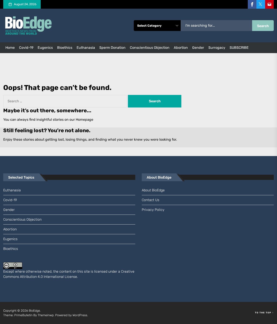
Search (263, 26)
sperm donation (112, 48)
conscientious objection (149, 48)
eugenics (45, 48)
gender (198, 48)
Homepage (84, 119)
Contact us (150, 200)
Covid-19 (26, 48)
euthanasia (86, 48)
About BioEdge (153, 190)
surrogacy (216, 48)
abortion (181, 48)
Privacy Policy (153, 210)
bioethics (64, 48)
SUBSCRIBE (239, 48)
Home (10, 48)
